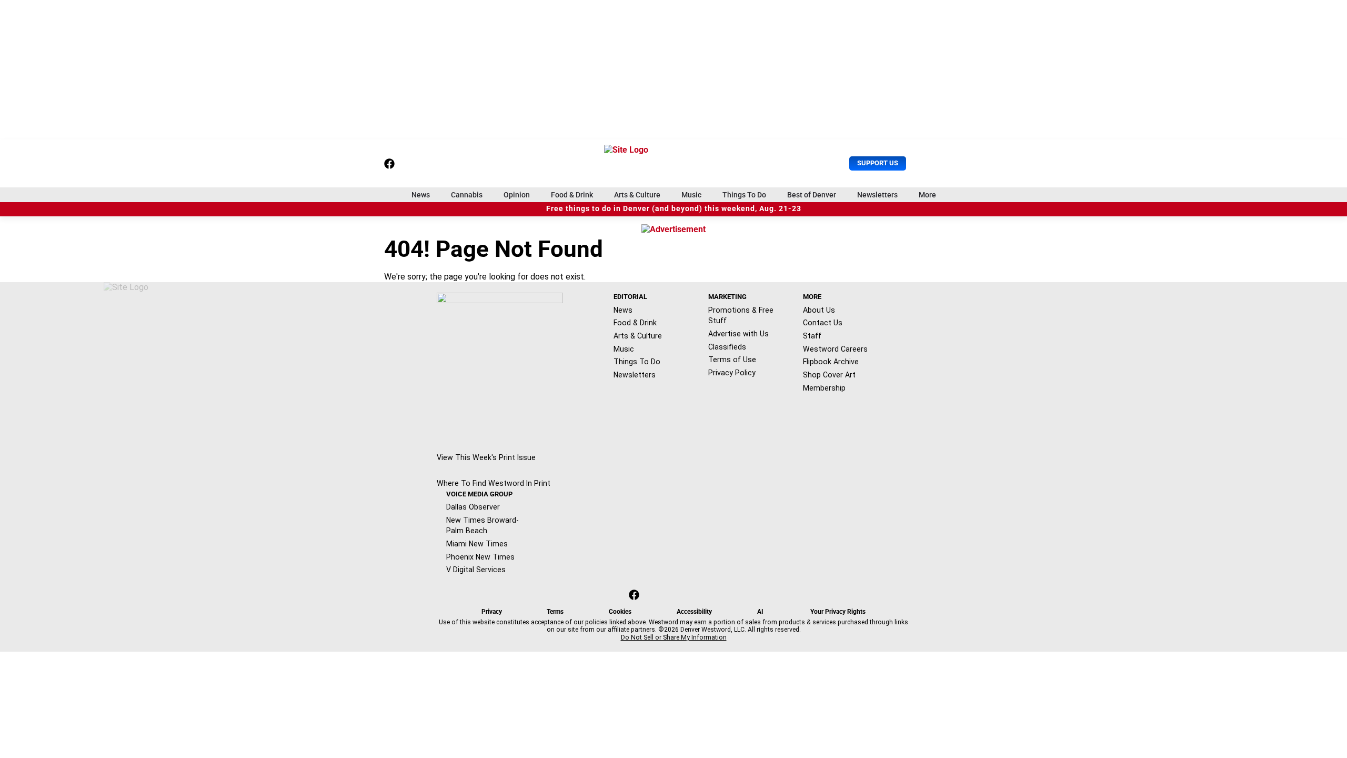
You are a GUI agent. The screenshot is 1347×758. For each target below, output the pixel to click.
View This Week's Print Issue (486, 457)
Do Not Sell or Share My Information (674, 637)
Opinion (517, 195)
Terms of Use (732, 359)
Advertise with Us (738, 334)
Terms (555, 611)
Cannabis (466, 195)
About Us (819, 310)
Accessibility (694, 611)
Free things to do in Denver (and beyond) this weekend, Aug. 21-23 (673, 208)
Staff (812, 336)
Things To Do (744, 195)
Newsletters (877, 195)
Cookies (620, 611)
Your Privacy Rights (838, 611)
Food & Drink (572, 195)
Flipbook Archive (831, 361)
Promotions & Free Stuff (740, 315)
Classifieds (727, 347)
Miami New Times (477, 544)
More (927, 195)
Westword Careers (835, 349)
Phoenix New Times (480, 557)
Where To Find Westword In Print (493, 483)
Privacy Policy (732, 372)
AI (760, 611)
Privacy (491, 611)
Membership (824, 388)
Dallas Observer (473, 507)
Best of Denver (811, 195)
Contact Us (822, 322)
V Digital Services (476, 569)
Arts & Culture (637, 195)
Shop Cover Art (829, 375)
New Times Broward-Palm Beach (482, 525)
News (420, 195)
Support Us (877, 163)
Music (691, 195)
